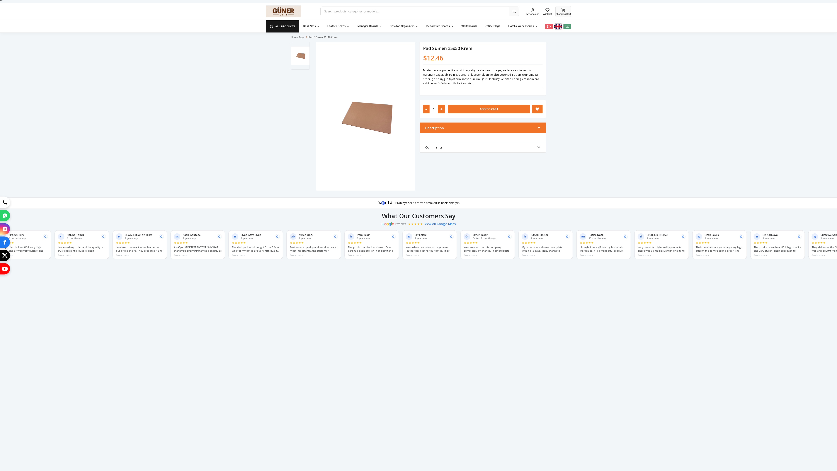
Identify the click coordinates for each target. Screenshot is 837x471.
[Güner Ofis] (290, 11)
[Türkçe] (549, 26)
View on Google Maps (440, 223)
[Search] (514, 11)
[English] (558, 26)
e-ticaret (417, 203)
